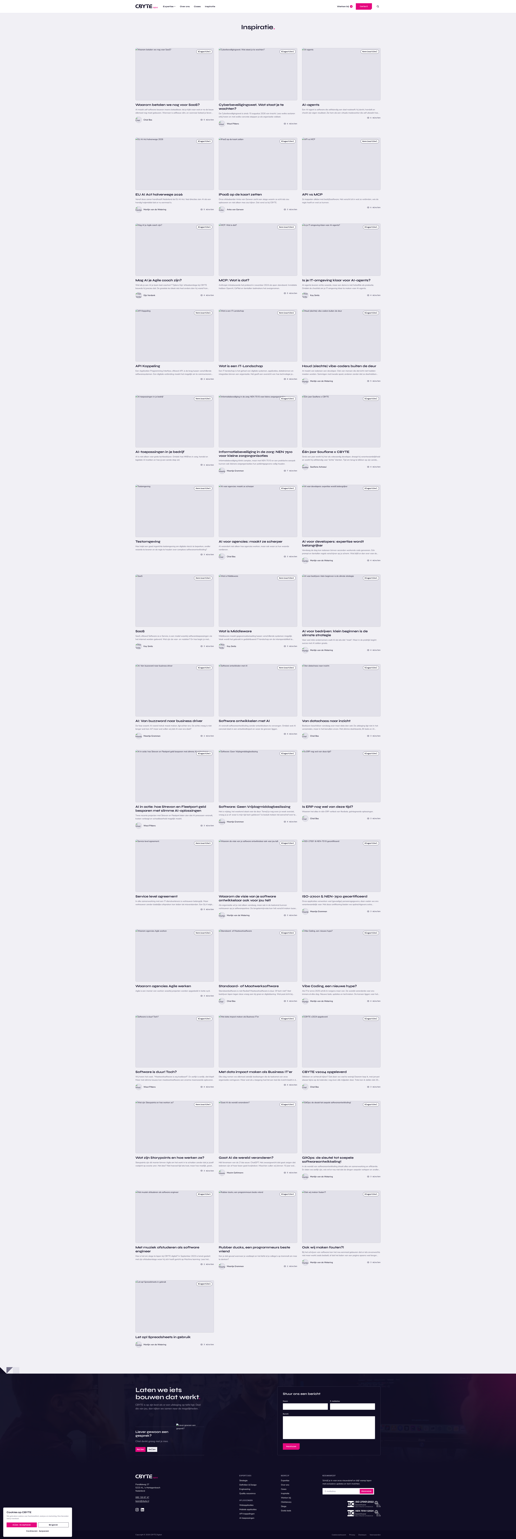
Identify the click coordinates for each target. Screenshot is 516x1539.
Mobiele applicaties (248, 1509)
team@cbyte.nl (142, 1501)
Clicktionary (286, 1502)
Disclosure (362, 1535)
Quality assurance (247, 1493)
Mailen (140, 1449)
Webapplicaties (246, 1505)
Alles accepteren (22, 1525)
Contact (364, 6)
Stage (283, 1506)
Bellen (152, 1449)
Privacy (352, 1535)
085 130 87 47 (142, 1497)
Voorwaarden (375, 1535)
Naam (285, 1401)
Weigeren (53, 1525)
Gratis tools (286, 1510)
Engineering (244, 1489)
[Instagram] (137, 1509)
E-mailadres (335, 1401)
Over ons (185, 6)
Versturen (291, 1446)
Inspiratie (210, 6)
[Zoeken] (378, 6)
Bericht (286, 1414)
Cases (197, 6)
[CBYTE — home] (146, 6)
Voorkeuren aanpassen (37, 1531)
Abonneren (366, 1491)
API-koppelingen (247, 1513)
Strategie (243, 1480)
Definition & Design (248, 1484)
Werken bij (344, 6)
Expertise (168, 6)
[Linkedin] (142, 1509)
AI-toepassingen (246, 1518)
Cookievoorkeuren (339, 1535)
